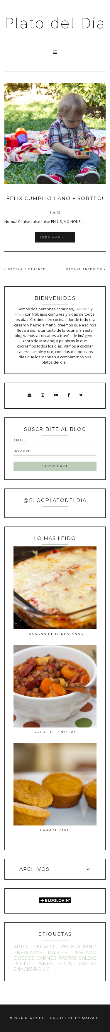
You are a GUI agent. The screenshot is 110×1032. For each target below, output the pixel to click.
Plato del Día (55, 23)
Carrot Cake (55, 830)
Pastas (67, 958)
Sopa (65, 963)
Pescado (84, 952)
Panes (44, 963)
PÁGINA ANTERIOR (85, 269)
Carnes (46, 958)
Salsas (88, 958)
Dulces (57, 952)
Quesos (24, 958)
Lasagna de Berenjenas (55, 634)
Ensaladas (28, 952)
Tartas (87, 963)
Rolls (42, 969)
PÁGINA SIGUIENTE (26, 269)
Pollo (22, 963)
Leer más (51, 237)
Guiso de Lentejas (55, 732)
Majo (19, 314)
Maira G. (91, 1018)
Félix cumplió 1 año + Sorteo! (55, 198)
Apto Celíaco (33, 947)
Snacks (23, 969)
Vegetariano (79, 947)
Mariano (82, 309)
